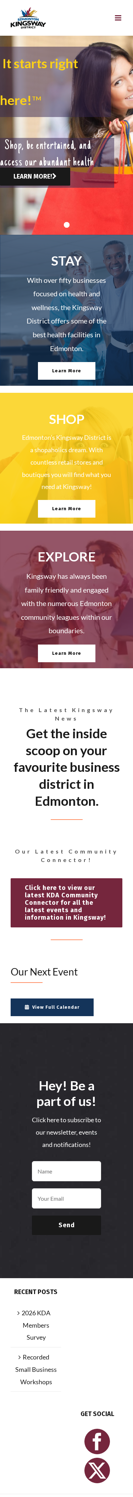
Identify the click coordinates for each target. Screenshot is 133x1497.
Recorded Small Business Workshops (36, 1369)
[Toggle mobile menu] (118, 18)
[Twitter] (97, 1470)
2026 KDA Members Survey (36, 1325)
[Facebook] (97, 1441)
